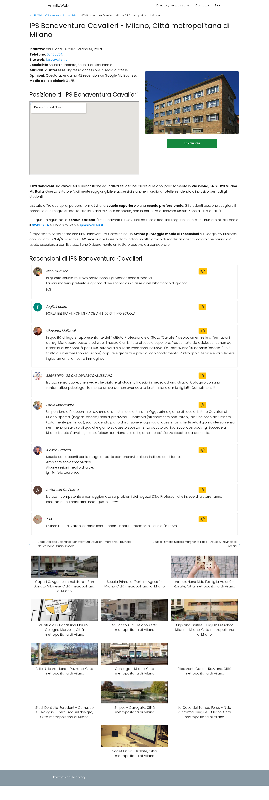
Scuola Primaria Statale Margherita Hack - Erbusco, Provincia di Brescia (195, 544)
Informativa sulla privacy (69, 777)
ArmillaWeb (58, 5)
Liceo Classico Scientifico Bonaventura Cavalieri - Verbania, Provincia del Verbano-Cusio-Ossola (84, 544)
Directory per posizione (172, 5)
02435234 (54, 54)
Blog (218, 5)
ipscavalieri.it (56, 59)
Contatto (202, 5)
